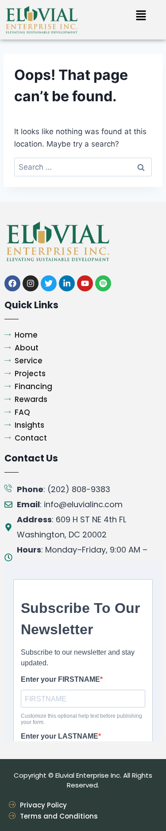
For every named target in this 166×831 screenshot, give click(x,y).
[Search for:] (83, 167)
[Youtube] (85, 283)
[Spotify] (103, 283)
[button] (141, 15)
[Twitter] (49, 283)
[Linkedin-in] (67, 283)
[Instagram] (31, 283)
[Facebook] (12, 283)
